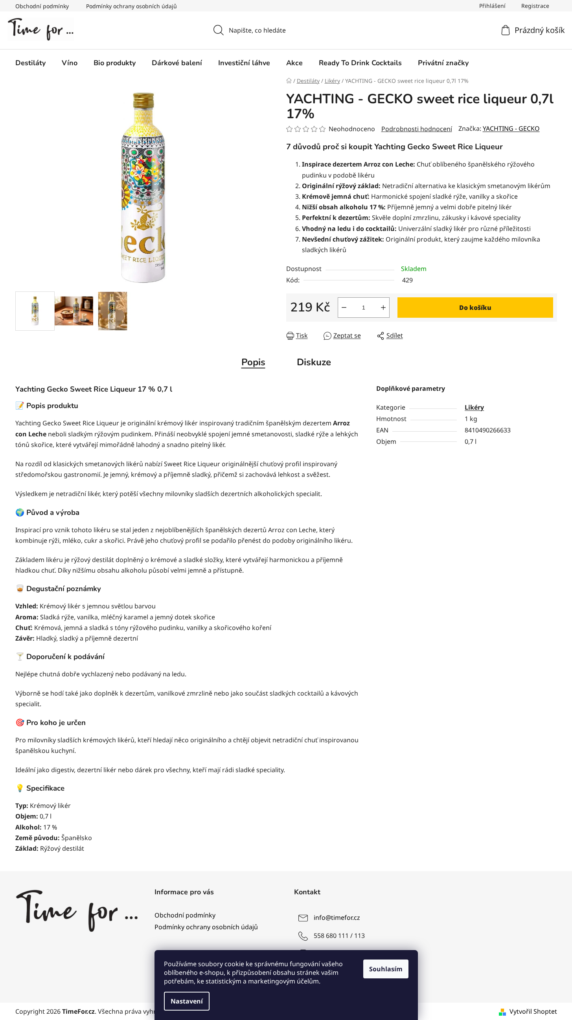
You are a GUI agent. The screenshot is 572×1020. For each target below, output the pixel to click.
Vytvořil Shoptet (533, 1011)
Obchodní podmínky (42, 6)
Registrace (535, 5)
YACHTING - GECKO (511, 128)
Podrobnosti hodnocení (416, 129)
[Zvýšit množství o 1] (383, 307)
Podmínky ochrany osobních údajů (131, 6)
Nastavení (187, 1001)
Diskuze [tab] (314, 362)
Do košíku (475, 307)
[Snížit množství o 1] (344, 307)
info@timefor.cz (337, 917)
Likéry (474, 407)
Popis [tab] (253, 362)
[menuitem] (30, 62)
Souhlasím (386, 969)
